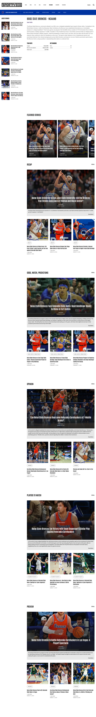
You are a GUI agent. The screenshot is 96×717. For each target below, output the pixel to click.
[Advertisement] (60, 262)
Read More (90, 214)
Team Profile (29, 22)
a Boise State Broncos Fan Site (11, 12)
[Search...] (93, 5)
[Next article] (89, 138)
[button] (26, 5)
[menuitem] (26, 5)
